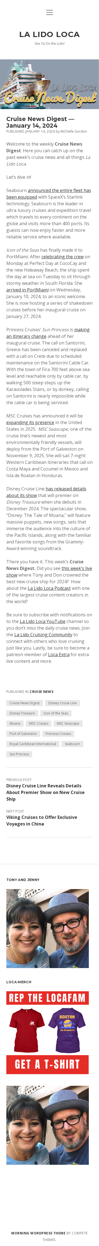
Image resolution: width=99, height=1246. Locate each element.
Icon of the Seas (56, 713)
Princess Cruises (58, 733)
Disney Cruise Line (62, 703)
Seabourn (72, 744)
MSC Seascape (68, 723)
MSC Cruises (38, 723)
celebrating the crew (63, 257)
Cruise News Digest (25, 703)
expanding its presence (30, 422)
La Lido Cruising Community (43, 635)
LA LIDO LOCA (49, 34)
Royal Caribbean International (33, 744)
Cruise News (41, 691)
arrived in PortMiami (27, 290)
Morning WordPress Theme (38, 1233)
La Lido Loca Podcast (49, 588)
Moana (15, 723)
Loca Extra (59, 654)
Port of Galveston (23, 733)
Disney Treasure (22, 713)
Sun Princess (19, 754)
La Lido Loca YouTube (42, 621)
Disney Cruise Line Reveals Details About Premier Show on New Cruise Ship (45, 792)
